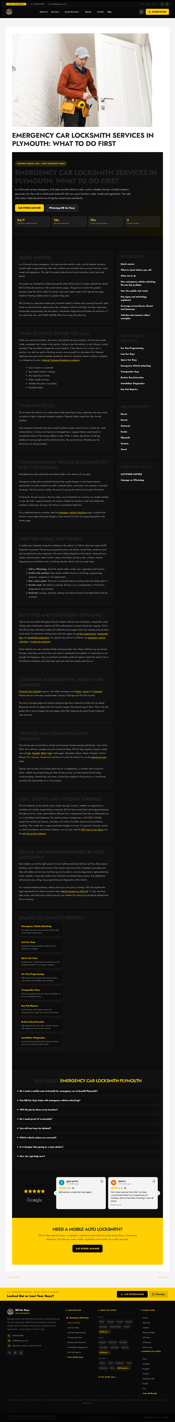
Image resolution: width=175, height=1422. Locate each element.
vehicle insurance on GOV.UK (74, 891)
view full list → (87, 1403)
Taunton (125, 443)
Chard (129, 1363)
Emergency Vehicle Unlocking (72, 512)
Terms (158, 1417)
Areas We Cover (72, 11)
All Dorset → (105, 1352)
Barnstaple (103, 1326)
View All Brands (149, 1393)
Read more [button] (116, 1205)
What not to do (128, 275)
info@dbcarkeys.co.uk (59, 4)
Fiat (143, 1388)
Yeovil (124, 449)
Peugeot (145, 1369)
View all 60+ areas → (109, 1377)
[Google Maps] (167, 4)
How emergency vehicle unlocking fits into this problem (138, 283)
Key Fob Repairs (129, 389)
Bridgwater (119, 1363)
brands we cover (99, 757)
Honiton (127, 1326)
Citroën (145, 1373)
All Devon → (104, 1332)
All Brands (146, 1342)
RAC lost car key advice (92, 829)
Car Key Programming (132, 348)
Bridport (102, 1342)
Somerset (98, 691)
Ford (28, 753)
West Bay (125, 1347)
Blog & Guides (148, 1332)
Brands (88, 11)
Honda (144, 1383)
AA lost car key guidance (34, 833)
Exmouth (129, 1321)
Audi (49, 753)
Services (55, 11)
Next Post (163, 1277)
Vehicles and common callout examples (135, 317)
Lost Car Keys (128, 354)
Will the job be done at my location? (39, 1109)
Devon (79, 691)
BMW (43, 753)
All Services (146, 1347)
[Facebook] (162, 4)
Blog (109, 11)
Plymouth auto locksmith (30, 691)
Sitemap (165, 1417)
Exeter (124, 431)
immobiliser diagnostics (38, 637)
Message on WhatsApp (132, 480)
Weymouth (112, 1342)
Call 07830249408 (134, 1294)
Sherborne (103, 1368)
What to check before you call (136, 269)
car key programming (86, 633)
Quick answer (128, 264)
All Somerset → (124, 1368)
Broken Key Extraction (132, 377)
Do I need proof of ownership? (36, 1119)
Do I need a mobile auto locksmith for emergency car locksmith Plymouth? (58, 1091)
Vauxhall (36, 753)
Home (144, 1317)
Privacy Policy (149, 1417)
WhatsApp (160, 1294)
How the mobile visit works (134, 290)
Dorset (86, 691)
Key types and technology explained (134, 298)
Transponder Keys (130, 371)
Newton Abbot (115, 1326)
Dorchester (123, 1342)
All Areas (145, 1337)
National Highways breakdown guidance (60, 360)
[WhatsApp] (141, 12)
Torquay (119, 1321)
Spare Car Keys (129, 359)
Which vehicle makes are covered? (38, 1137)
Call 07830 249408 (29, 207)
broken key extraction (41, 641)
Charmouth (114, 1347)
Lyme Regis (103, 1347)
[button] (158, 1193)
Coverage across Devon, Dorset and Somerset (137, 307)
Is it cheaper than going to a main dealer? (41, 1146)
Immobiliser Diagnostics (133, 383)
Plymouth (125, 437)
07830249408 (38, 4)
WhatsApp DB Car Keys (62, 207)
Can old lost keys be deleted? (35, 1128)
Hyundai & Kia (147, 1378)
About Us (43, 11)
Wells (112, 1368)
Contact (100, 11)
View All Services (74, 1357)
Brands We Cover (152, 1351)
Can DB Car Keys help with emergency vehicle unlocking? (50, 1100)
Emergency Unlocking (77, 1317)
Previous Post (13, 1277)
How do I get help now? (32, 1156)
